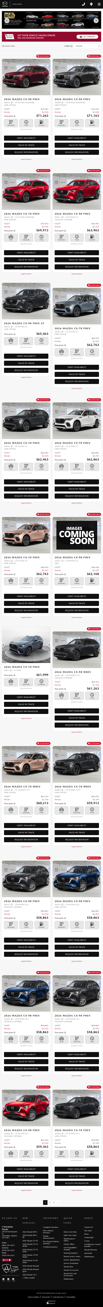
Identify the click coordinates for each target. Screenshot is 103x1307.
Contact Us (88, 1227)
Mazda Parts (68, 1267)
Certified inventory (50, 1247)
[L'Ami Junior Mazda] (12, 4)
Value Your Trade (70, 1235)
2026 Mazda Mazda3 (30, 1266)
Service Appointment (72, 1260)
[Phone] (83, 4)
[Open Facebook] (4, 1279)
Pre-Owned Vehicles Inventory (51, 1242)
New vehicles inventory (48, 1232)
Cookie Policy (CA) (58, 1297)
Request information (26, 152)
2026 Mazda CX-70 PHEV (30, 1251)
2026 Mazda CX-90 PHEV (30, 1261)
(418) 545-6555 (8, 1250)
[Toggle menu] (98, 4)
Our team (88, 1231)
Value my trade (26, 145)
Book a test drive (70, 1232)
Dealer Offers (69, 1244)
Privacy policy (46, 1297)
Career (87, 1241)
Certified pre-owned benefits (92, 1245)
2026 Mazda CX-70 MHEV (30, 1245)
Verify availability (26, 138)
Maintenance (69, 1279)
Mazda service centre (72, 1256)
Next (96, 20)
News (86, 1234)
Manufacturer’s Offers (69, 1240)
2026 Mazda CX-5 (29, 1275)
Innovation (88, 1253)
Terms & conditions (33, 1297)
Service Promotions (71, 1263)
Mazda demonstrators (48, 1237)
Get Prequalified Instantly (70, 1249)
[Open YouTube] (9, 1279)
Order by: (68, 46)
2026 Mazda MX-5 (29, 1232)
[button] (3, 77)
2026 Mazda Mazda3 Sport (30, 1270)
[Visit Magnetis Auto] (51, 1303)
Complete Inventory (50, 1227)
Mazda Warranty (90, 1250)
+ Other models (28, 1278)
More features (27, 129)
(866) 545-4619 (8, 1245)
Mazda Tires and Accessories (70, 1274)
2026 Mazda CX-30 (30, 1241)
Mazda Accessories (71, 1270)
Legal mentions (26, 159)
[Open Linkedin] (13, 1279)
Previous (6, 20)
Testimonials (88, 1237)
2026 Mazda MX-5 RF (29, 1236)
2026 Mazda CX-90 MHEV (30, 1256)
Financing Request (71, 1253)
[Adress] (91, 4)
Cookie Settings (70, 1297)
